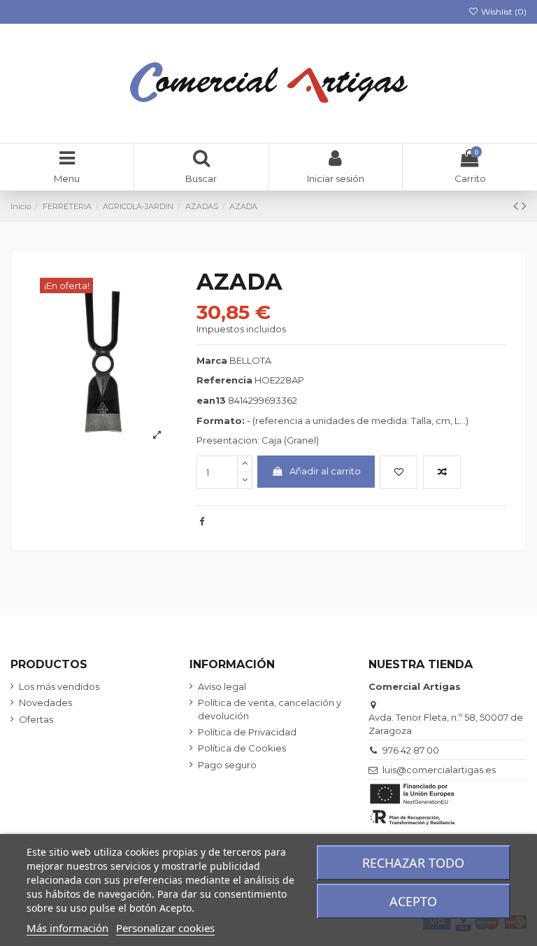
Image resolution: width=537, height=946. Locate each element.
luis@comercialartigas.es (439, 769)
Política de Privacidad (247, 731)
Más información (67, 928)
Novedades (45, 702)
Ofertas (36, 719)
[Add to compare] (442, 472)
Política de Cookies (242, 748)
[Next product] (524, 205)
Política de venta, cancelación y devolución (269, 709)
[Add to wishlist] (398, 472)
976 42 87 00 (410, 750)
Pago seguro (227, 764)
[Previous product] (517, 205)
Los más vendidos (59, 686)
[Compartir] (201, 521)
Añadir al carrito (325, 470)
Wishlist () (503, 11)
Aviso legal (222, 686)
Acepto (413, 901)
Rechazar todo (413, 862)
